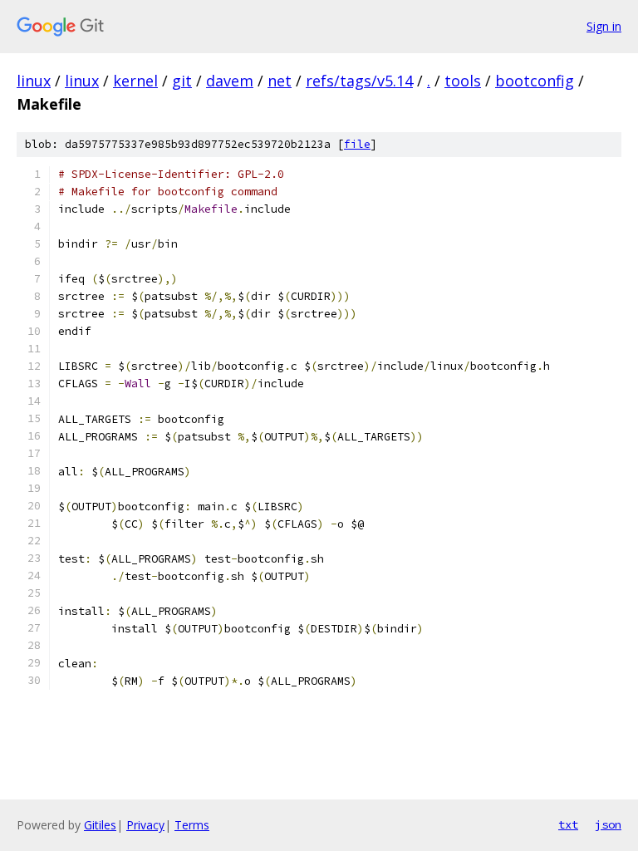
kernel (135, 81)
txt (568, 824)
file (357, 144)
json (608, 824)
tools (462, 81)
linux (34, 81)
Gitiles (100, 825)
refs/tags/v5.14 (359, 81)
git (182, 81)
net (279, 81)
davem (229, 81)
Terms (191, 825)
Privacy (145, 825)
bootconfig (534, 81)
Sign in (603, 26)
